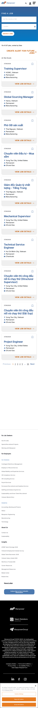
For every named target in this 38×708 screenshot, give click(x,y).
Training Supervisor (15, 68)
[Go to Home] (8, 3)
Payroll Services (6, 482)
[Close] (35, 686)
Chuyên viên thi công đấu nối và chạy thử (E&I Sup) (18, 312)
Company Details (11, 664)
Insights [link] (4, 542)
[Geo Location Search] (35, 27)
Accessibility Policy (24, 666)
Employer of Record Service (10, 467)
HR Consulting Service (8, 479)
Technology (5, 522)
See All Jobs (5, 440)
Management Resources (9, 569)
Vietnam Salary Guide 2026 (9, 558)
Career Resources (7, 565)
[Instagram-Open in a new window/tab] (25, 679)
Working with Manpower (9, 448)
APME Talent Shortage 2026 (10, 547)
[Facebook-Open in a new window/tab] (19, 679)
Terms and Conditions (24, 664)
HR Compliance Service (8, 475)
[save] (32, 64)
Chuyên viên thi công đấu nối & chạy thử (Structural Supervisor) (18, 279)
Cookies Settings (19, 694)
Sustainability (5, 536)
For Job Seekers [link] (7, 435)
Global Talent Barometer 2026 (10, 554)
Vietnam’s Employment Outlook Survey (13, 551)
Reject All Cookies (19, 699)
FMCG (3, 511)
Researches (5, 576)
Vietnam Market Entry (8, 497)
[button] (34, 3)
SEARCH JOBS (8, 33)
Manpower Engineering (8, 514)
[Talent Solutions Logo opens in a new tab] (19, 619)
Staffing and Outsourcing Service (11, 490)
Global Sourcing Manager (18, 96)
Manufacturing (6, 518)
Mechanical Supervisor (17, 216)
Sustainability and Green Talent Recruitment (14, 493)
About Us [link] (5, 527)
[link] (19, 679)
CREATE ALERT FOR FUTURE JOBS (21, 52)
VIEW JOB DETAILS (23, 84)
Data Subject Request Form (19, 667)
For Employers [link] (6, 453)
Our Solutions (5, 460)
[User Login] (30, 3)
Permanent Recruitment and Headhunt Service (15, 486)
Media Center (5, 573)
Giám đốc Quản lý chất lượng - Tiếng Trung (17, 186)
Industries (4, 503)
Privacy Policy (12, 666)
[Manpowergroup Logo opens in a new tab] (19, 630)
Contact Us (5, 532)
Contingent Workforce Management (12, 464)
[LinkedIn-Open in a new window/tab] (12, 679)
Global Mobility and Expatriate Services (13, 471)
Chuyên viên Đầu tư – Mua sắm (19, 155)
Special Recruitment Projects (10, 444)
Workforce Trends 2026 (8, 562)
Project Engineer (13, 341)
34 (28, 364)
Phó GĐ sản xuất (13, 125)
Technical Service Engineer (14, 246)
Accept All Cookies (19, 704)
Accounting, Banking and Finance (11, 507)
